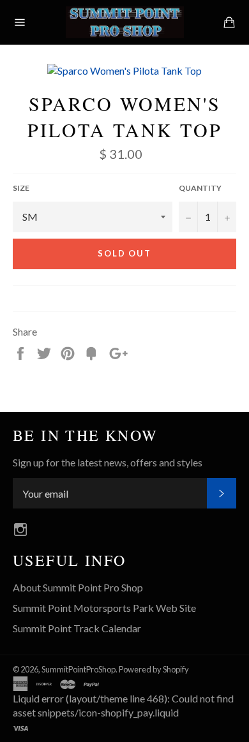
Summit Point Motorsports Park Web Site (104, 608)
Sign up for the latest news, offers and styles (107, 462)
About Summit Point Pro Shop (78, 587)
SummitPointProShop (79, 669)
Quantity (200, 188)
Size (21, 188)
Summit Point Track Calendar (77, 628)
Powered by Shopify (154, 669)
